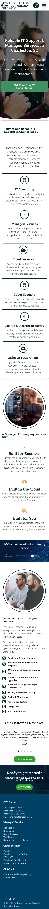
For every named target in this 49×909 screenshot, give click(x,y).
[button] (44, 5)
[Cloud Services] (23, 250)
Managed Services (24, 224)
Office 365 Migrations (23, 358)
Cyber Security (24, 294)
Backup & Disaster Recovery (24, 326)
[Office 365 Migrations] (23, 348)
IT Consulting (24, 189)
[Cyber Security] (24, 285)
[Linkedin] (14, 899)
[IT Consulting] (24, 180)
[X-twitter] (6, 899)
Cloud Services (23, 259)
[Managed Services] (24, 214)
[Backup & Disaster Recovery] (24, 316)
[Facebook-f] (10, 899)
